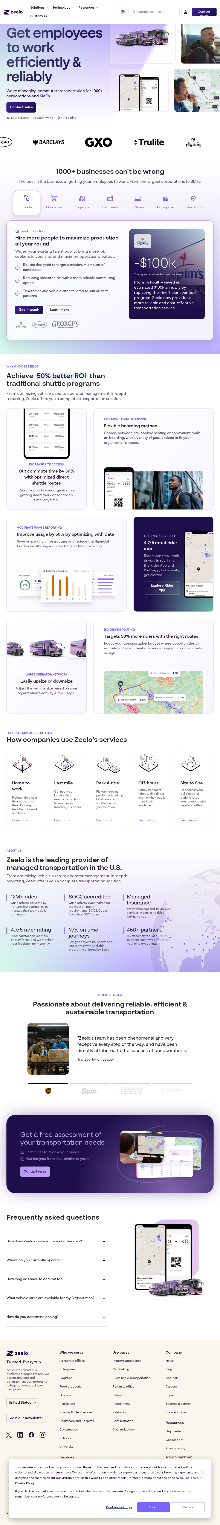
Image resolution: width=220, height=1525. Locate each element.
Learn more (59, 310)
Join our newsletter (26, 1418)
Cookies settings (119, 1507)
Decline (188, 1507)
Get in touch (29, 310)
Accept (153, 1507)
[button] (39, 7)
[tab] (26, 203)
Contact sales (204, 13)
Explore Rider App (162, 588)
